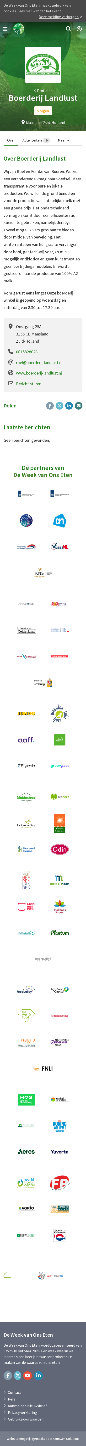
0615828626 (27, 352)
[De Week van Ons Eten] (19, 29)
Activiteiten (35, 140)
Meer (62, 140)
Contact (14, 1392)
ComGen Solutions (66, 1438)
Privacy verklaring (22, 1412)
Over (11, 140)
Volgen (43, 110)
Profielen (45, 90)
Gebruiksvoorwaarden (25, 1419)
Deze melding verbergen (59, 16)
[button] (68, 29)
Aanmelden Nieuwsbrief (27, 1405)
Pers (11, 1399)
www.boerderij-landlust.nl (39, 373)
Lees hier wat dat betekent (39, 11)
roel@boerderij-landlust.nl (39, 362)
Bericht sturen (28, 383)
